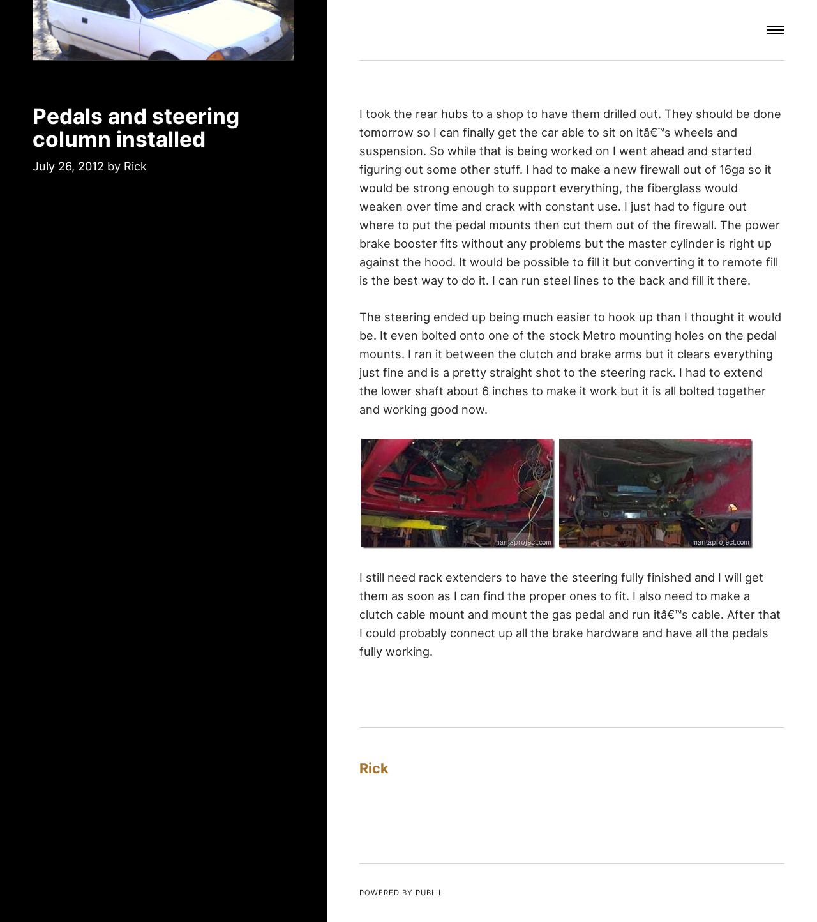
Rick (135, 166)
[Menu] (775, 30)
